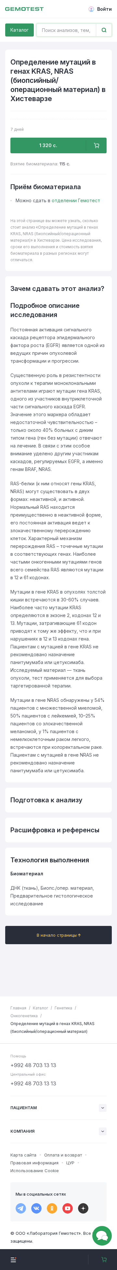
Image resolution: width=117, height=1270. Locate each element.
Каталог (19, 30)
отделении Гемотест (76, 200)
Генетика (63, 1007)
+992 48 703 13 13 (33, 1065)
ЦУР (70, 1162)
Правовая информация (34, 1162)
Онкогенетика (24, 1015)
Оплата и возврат (63, 1154)
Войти (104, 9)
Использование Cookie (34, 1170)
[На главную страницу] (24, 9)
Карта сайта (23, 1154)
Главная (18, 1007)
